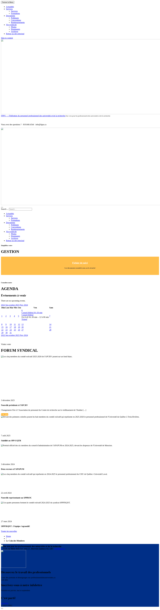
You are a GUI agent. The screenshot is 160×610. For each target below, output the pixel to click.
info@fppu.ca (60, 549)
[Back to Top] (2, 608)
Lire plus (4, 414)
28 (50, 330)
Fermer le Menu (7, 2)
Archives (14, 31)
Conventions (16, 20)
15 (2, 327)
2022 (3, 305)
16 (7, 327)
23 (7, 330)
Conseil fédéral (27, 315)
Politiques (15, 18)
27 (23, 330)
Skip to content (7, 38)
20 (23, 327)
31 (11, 333)
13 (23, 324)
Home (8, 536)
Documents (10, 16)
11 (15, 324)
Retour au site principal (15, 34)
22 (2, 330)
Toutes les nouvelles (9, 531)
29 (2, 333)
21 (50, 327)
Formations (15, 13)
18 (15, 327)
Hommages (15, 29)
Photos (13, 27)
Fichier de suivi (80, 263)
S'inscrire (4, 603)
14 (50, 324)
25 (15, 330)
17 (11, 327)
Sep (7, 305)
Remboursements (18, 22)
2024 (26, 305)
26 (19, 330)
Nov (22, 305)
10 (11, 324)
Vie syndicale (11, 25)
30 (7, 333)
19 (19, 327)
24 (11, 330)
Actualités (10, 7)
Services (9, 9)
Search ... (4, 209)
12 (19, 324)
